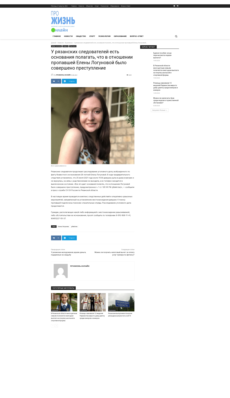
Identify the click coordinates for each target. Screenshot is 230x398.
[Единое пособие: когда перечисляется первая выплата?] (146, 56)
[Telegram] (174, 6)
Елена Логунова (63, 226)
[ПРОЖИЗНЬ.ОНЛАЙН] (52, 75)
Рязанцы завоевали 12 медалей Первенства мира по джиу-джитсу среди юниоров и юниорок (92, 316)
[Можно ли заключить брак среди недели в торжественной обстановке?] (146, 101)
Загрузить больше (158, 110)
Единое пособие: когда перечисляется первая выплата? (162, 55)
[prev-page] (52, 325)
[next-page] (56, 325)
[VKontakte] (177, 6)
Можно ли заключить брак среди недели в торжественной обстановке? (165, 100)
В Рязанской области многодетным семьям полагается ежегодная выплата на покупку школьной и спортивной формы (166, 70)
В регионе (69, 43)
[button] (176, 36)
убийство (74, 226)
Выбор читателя (56, 46)
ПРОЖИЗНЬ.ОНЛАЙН (63, 75)
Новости (61, 43)
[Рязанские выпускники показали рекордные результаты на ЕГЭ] (121, 302)
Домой (53, 43)
